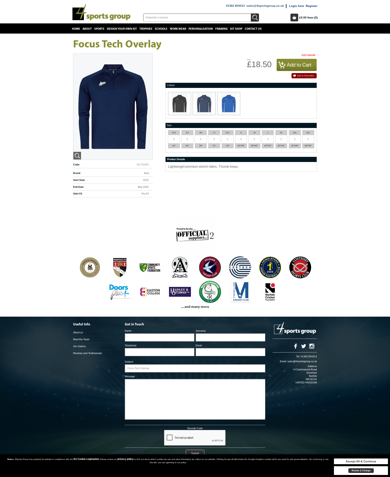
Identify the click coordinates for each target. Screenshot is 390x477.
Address (312, 366)
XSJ (174, 132)
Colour (171, 85)
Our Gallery (79, 346)
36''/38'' (241, 145)
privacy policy (125, 459)
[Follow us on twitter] (304, 346)
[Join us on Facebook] (295, 346)
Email (199, 345)
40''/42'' (267, 145)
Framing (221, 29)
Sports (99, 29)
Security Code (195, 428)
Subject (129, 361)
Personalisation (200, 29)
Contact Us (253, 29)
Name (128, 330)
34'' (227, 145)
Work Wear (178, 29)
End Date (78, 187)
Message (130, 376)
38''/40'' (254, 145)
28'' (201, 145)
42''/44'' (281, 145)
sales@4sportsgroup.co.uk (265, 5)
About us (78, 332)
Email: (283, 361)
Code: (76, 164)
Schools (161, 29)
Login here (296, 6)
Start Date (79, 180)
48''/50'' (308, 145)
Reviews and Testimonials (87, 353)
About (87, 29)
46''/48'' (294, 145)
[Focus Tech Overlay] (77, 156)
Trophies (145, 29)
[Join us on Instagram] (312, 346)
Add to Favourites (305, 75)
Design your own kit (122, 29)
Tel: (298, 356)
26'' (187, 145)
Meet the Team (81, 339)
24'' (174, 145)
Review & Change (361, 470)
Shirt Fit (77, 193)
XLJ (228, 132)
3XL (308, 132)
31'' (214, 145)
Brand (76, 173)
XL (281, 132)
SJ (187, 132)
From (249, 60)
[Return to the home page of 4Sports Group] (101, 12)
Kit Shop (236, 29)
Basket (294, 17)
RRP (304, 55)
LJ (214, 132)
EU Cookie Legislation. (87, 459)
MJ (200, 132)
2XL (295, 132)
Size (169, 125)
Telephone (130, 345)
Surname (201, 330)
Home (76, 29)
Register (311, 6)
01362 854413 (235, 5)
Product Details (176, 159)
